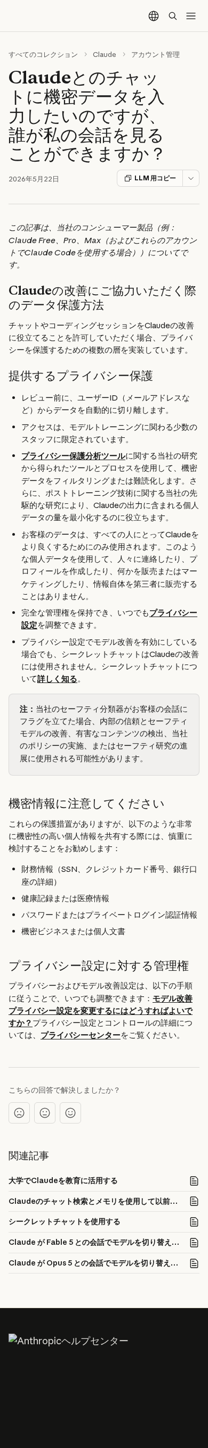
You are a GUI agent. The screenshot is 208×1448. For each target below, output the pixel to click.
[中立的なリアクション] (44, 1113)
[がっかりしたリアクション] (19, 1113)
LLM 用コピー (155, 178)
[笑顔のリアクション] (70, 1113)
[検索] (172, 16)
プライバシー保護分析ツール (73, 456)
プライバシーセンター (81, 1035)
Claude (104, 54)
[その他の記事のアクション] (190, 178)
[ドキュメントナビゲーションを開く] (190, 16)
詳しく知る (57, 678)
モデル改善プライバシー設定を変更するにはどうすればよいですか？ (101, 1010)
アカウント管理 (155, 54)
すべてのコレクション (43, 54)
